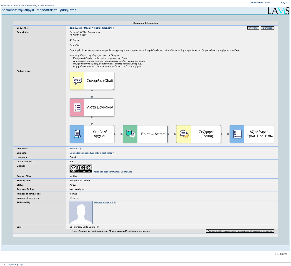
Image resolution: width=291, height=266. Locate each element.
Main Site (5, 6)
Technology (108, 153)
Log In (284, 2)
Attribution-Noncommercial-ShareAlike (112, 171)
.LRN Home (280, 254)
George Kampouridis (105, 202)
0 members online (260, 2)
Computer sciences (80, 153)
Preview (253, 28)
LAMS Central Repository (25, 6)
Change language (13, 264)
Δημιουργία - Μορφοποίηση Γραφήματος (92, 28)
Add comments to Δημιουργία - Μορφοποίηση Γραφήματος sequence (240, 231)
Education (95, 153)
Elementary (75, 148)
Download (267, 28)
